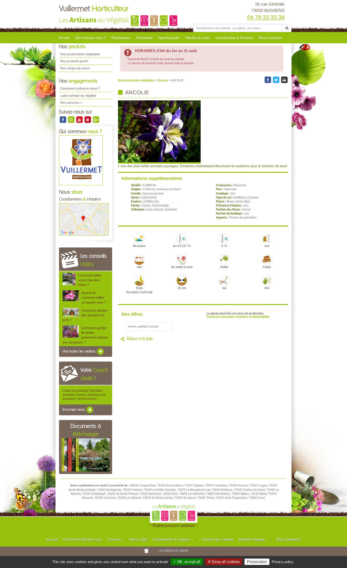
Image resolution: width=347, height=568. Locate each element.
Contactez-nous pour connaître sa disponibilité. (238, 316)
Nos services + (71, 102)
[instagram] (71, 119)
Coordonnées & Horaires (234, 38)
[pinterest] (88, 119)
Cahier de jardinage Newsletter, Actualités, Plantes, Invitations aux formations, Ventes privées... (84, 394)
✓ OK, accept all (186, 562)
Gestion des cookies (217, 539)
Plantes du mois (197, 38)
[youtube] (80, 119)
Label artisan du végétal (78, 95)
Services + (115, 539)
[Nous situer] (84, 219)
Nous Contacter (270, 38)
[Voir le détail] (69, 279)
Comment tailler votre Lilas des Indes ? (90, 280)
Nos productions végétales (80, 54)
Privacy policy (282, 562)
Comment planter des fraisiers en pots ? (85, 315)
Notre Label (138, 539)
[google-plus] (96, 119)
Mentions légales (252, 539)
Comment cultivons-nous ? (80, 88)
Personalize (257, 562)
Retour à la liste (140, 339)
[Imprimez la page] (284, 79)
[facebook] (63, 119)
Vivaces (163, 80)
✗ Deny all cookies (224, 562)
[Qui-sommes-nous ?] (81, 160)
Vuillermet (93, 9)
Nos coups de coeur (75, 68)
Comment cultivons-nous (82, 539)
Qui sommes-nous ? (90, 38)
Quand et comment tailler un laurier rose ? (93, 297)
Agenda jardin (169, 38)
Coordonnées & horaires (171, 539)
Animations (144, 38)
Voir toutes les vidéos (80, 351)
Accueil (64, 38)
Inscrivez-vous (74, 410)
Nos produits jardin (74, 61)
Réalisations (121, 38)
